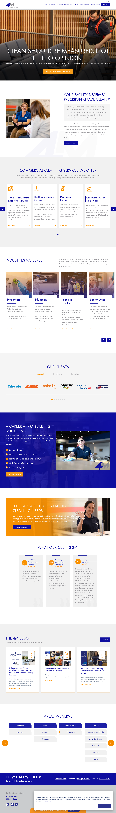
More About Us (71, 143)
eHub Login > (106, 2)
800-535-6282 (104, 778)
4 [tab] (58, 399)
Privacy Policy (48, 801)
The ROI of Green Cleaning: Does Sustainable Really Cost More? (92, 670)
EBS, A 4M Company (96, 739)
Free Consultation (21, 527)
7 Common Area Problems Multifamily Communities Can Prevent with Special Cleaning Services (21, 671)
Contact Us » (73, 810)
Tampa (96, 759)
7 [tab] (64, 399)
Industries (52, 5)
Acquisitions (68, 5)
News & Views (95, 5)
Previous (2, 209)
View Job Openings (14, 474)
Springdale (45, 739)
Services (45, 5)
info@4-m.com (83, 778)
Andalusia (20, 732)
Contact (75, 5)
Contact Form (60, 778)
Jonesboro (45, 732)
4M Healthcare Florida (96, 732)
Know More (11, 225)
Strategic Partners (84, 5)
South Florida (96, 752)
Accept (104, 806)
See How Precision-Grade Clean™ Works (58, 71)
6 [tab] (62, 399)
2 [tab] (58, 234)
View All (105, 639)
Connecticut (71, 732)
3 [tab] (56, 399)
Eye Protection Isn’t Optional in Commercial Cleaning (57, 669)
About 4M (60, 5)
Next (113, 209)
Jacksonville (96, 746)
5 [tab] (60, 399)
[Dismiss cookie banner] (110, 794)
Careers (105, 5)
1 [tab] (57, 234)
